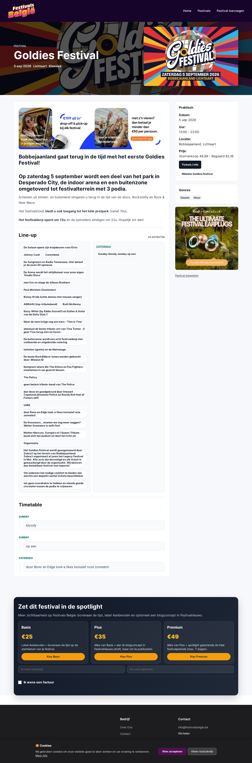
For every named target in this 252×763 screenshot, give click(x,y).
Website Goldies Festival (197, 173)
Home (187, 11)
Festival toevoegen (230, 11)
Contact (125, 733)
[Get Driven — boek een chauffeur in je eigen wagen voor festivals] (92, 127)
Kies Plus (126, 656)
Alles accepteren (172, 751)
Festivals (204, 11)
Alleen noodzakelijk (202, 751)
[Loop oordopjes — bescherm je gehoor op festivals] (206, 238)
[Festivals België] (21, 11)
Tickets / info (190, 164)
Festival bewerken (186, 275)
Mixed (197, 197)
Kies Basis (53, 656)
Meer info (41, 755)
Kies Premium (199, 656)
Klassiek (185, 197)
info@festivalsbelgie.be (193, 727)
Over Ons (126, 727)
